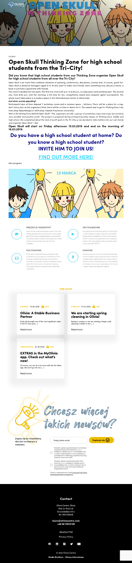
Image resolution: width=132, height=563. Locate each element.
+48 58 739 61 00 (66, 524)
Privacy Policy (66, 536)
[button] (111, 5)
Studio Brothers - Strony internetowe (66, 556)
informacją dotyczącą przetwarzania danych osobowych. (68, 473)
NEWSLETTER (66, 532)
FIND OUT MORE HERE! (66, 156)
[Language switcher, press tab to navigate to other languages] (118, 5)
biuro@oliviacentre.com (66, 520)
